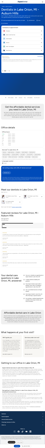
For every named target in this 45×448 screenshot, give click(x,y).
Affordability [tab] (29, 97)
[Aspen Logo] (22, 2)
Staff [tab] (16, 97)
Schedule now (6, 172)
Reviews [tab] (20, 97)
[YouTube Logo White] (26, 431)
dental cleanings (30, 340)
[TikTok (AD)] (22, 431)
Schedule (17, 446)
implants (30, 341)
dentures (26, 341)
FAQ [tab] (25, 97)
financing (11, 318)
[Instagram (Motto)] (14, 431)
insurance (8, 317)
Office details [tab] (10, 97)
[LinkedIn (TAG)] (30, 431)
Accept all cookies (11, 442)
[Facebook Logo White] (18, 431)
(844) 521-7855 (26, 446)
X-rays (8, 342)
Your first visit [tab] (37, 97)
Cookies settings (19, 442)
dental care (23, 315)
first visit (7, 340)
